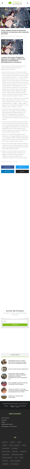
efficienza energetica (15, 445)
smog (11, 161)
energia (24, 445)
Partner (12, 406)
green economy (6, 451)
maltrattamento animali (17, 454)
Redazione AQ (5, 36)
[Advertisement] (15, 239)
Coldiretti (4, 445)
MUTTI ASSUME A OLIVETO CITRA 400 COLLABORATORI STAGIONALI (17, 383)
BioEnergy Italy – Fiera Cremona (9, 426)
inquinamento (5, 161)
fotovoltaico (15, 448)
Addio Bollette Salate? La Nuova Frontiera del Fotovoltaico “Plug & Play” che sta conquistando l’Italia (17, 362)
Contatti (17, 406)
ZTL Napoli (15, 161)
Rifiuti (21, 457)
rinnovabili (5, 460)
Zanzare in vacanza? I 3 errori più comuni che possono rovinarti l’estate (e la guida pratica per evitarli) (18, 390)
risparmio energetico (15, 460)
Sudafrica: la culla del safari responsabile (15, 396)
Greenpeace (23, 451)
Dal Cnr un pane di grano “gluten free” (18, 369)
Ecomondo (4, 420)
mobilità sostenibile (7, 457)
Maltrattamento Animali (7, 424)
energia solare (5, 448)
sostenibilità (5, 464)
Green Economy (5, 418)
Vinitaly (3, 422)
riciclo (16, 457)
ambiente (12, 442)
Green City (12, 36)
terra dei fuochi (14, 464)
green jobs (15, 451)
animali (19, 442)
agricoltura (5, 442)
